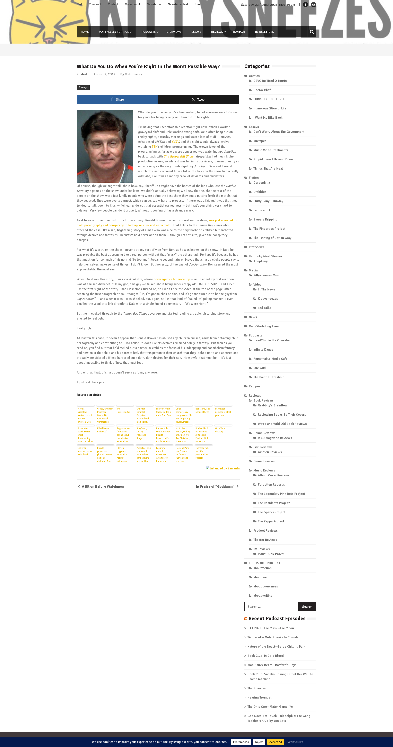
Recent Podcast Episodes (276, 618)
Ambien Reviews (270, 452)
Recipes (255, 386)
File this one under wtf (103, 430)
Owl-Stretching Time (264, 326)
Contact (113, 4)
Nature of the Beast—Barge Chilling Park (276, 647)
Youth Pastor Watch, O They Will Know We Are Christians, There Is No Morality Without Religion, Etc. (184, 434)
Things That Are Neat (268, 168)
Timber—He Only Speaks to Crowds (273, 637)
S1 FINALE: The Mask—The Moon (270, 628)
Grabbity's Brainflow (272, 405)
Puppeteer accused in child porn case (223, 412)
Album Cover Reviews (273, 475)
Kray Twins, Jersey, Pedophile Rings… (142, 433)
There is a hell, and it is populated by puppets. (202, 453)
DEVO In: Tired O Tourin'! (270, 81)
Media (253, 270)
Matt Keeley (133, 74)
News (253, 317)
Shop (198, 4)
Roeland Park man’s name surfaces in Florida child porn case (202, 434)
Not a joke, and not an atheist (202, 410)
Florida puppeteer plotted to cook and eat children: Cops (85, 415)
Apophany (260, 261)
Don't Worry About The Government (278, 132)
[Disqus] (158, 551)
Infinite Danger (264, 350)
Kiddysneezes (268, 299)
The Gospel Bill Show (178, 156)
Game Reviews (264, 461)
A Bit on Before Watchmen (103, 486)
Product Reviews (265, 531)
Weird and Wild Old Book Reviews (282, 424)
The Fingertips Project (269, 229)
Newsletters (264, 32)
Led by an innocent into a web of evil (85, 451)
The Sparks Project (271, 512)
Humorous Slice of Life (270, 108)
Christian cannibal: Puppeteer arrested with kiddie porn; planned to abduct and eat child (144, 415)
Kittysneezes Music (267, 275)
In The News (266, 289)
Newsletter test (178, 4)
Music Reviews (264, 470)
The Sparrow (256, 688)
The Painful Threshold (269, 377)
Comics (254, 76)
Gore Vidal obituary (220, 430)
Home (85, 32)
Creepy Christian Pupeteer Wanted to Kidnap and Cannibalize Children (105, 415)
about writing (262, 596)
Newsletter (154, 4)
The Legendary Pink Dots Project (281, 494)
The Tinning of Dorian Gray (272, 238)
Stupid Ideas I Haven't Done (273, 159)
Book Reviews (263, 400)
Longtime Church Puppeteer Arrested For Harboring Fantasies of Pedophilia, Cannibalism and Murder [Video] (164, 454)
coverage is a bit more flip (172, 279)
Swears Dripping (265, 219)
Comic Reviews (264, 433)
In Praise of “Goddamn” (215, 486)
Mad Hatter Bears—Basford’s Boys (272, 665)
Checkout (95, 4)
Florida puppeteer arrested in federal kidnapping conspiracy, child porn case (125, 454)
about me (260, 577)
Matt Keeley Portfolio (115, 32)
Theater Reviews (265, 540)
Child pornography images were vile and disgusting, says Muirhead (184, 415)
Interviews (173, 32)
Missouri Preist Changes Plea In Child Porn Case (164, 412)
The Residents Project (274, 503)
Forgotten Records (271, 485)
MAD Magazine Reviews (275, 438)
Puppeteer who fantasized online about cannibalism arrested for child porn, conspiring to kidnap (124, 434)
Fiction (254, 178)
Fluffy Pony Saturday (268, 201)
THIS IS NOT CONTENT (264, 563)
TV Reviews (261, 549)
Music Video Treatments (270, 150)
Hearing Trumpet (259, 697)
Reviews (217, 32)
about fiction (262, 568)
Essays (196, 32)
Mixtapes (260, 141)
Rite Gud (259, 368)
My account (132, 4)
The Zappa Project (271, 521)
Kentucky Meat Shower (265, 256)
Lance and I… (263, 210)
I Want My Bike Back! (268, 118)
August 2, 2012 (104, 74)
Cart (79, 4)
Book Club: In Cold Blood (265, 656)
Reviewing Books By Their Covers (282, 415)
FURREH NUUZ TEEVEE (269, 99)
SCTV (175, 142)
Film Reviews (262, 447)
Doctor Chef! (262, 90)
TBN (154, 147)
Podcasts (149, 32)
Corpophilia (261, 183)
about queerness (265, 586)
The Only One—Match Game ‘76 (270, 707)
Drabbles (260, 192)
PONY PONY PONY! (271, 554)
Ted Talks (264, 308)
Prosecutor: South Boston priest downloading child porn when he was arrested (85, 434)
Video (257, 284)
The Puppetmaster (123, 410)
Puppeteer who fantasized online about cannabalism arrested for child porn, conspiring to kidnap (144, 454)
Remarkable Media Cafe (270, 359)
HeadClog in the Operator (271, 340)
